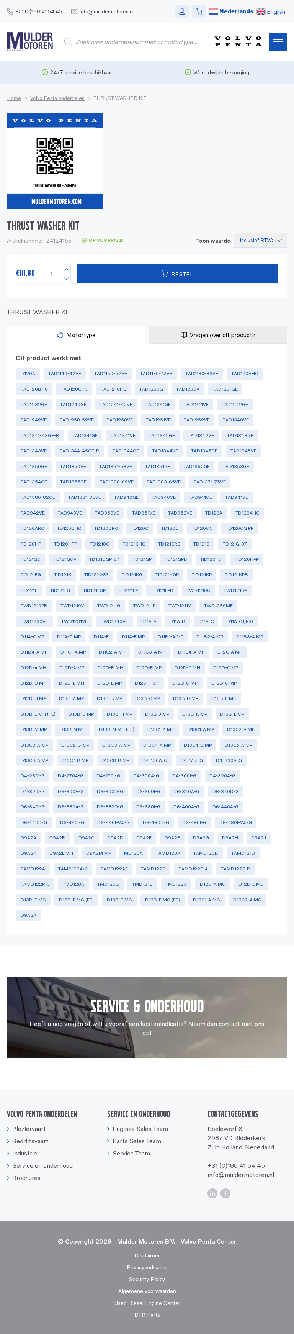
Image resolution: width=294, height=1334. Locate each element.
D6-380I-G (148, 807)
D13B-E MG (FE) (76, 900)
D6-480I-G (194, 822)
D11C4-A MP (191, 652)
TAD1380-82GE (38, 497)
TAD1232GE (34, 404)
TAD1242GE (235, 404)
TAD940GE (126, 497)
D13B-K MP (194, 714)
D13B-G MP (81, 714)
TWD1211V (179, 605)
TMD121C (142, 884)
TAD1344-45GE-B (80, 451)
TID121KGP (167, 574)
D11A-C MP (32, 636)
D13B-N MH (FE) (116, 729)
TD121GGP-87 (104, 559)
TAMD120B (205, 853)
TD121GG (31, 559)
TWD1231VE (74, 621)
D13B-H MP (119, 714)
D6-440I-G (72, 822)
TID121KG (132, 574)
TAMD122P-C (35, 884)
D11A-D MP (69, 636)
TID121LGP (94, 590)
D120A (28, 373)
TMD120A (73, 884)
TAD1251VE (158, 420)
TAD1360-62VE (117, 482)
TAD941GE (200, 497)
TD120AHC (247, 513)
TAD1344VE (165, 451)
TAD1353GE (236, 466)
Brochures (26, 1178)
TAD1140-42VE (64, 373)
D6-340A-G (186, 791)
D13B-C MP (147, 698)
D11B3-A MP (249, 636)
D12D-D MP (33, 683)
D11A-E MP (133, 636)
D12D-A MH (33, 667)
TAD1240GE (73, 404)
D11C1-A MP (73, 652)
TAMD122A (33, 869)
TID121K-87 (96, 574)
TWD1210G (198, 590)
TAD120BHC (34, 389)
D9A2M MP (98, 853)
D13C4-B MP (198, 745)
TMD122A (176, 884)
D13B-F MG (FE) (162, 900)
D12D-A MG (212, 884)
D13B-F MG (119, 900)
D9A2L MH (61, 853)
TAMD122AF (114, 869)
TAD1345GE (204, 451)
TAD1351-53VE (115, 466)
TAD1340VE (236, 420)
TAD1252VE (197, 420)
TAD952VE (180, 513)
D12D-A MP (71, 667)
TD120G (170, 528)
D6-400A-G (186, 807)
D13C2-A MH (241, 729)
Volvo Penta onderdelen (57, 98)
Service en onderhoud (42, 1165)
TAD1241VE (196, 404)
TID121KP (202, 574)
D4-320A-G (222, 775)
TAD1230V (187, 389)
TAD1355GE (73, 482)
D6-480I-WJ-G (235, 822)
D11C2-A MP (112, 652)
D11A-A (149, 621)
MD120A (133, 853)
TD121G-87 (235, 544)
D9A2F (172, 838)
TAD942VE (33, 513)
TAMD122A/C (73, 869)
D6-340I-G (33, 807)
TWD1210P (235, 590)
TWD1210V (72, 605)
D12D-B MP (149, 667)
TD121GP (142, 559)
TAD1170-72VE (156, 373)
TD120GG (202, 528)
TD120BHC (69, 528)
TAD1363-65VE (164, 482)
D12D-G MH (185, 683)
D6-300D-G (110, 791)
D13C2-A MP (34, 745)
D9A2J (258, 838)
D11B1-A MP (170, 636)
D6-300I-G (148, 791)
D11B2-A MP (209, 636)
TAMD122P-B (235, 869)
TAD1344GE (126, 451)
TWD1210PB (34, 605)
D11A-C (206, 621)
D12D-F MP (147, 683)
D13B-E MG (33, 900)
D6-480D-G (156, 822)
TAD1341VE (123, 435)
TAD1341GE (85, 435)
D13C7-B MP (74, 760)
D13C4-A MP (157, 745)
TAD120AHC (244, 373)
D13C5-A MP (238, 745)
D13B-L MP (232, 714)
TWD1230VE (34, 621)
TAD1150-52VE (110, 373)
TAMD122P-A (193, 869)
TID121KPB (236, 574)
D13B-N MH (73, 729)
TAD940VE (164, 497)
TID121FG (31, 574)
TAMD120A (168, 853)
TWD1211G (108, 605)
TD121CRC (169, 544)
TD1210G (99, 544)
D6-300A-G (71, 791)
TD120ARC (32, 528)
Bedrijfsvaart (30, 1141)
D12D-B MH (110, 667)
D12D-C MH (187, 667)
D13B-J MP (157, 714)
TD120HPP (65, 544)
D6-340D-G (225, 791)
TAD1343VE (34, 451)
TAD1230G (151, 389)
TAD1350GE (34, 466)
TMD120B (108, 884)
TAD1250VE (120, 420)
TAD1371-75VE (210, 482)
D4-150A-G (154, 760)
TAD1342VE (201, 435)
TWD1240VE (114, 621)
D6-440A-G (225, 807)
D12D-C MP (225, 667)
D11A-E (101, 636)
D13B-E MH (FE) (38, 714)
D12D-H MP (33, 698)
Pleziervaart (29, 1128)
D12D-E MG (251, 884)
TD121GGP (65, 559)
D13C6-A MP (34, 760)
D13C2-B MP (75, 745)
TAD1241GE (158, 404)
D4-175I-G (191, 760)
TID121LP (128, 590)
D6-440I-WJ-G (113, 822)
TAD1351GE (157, 466)
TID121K (62, 574)
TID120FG (211, 559)
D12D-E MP (109, 683)
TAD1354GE (34, 482)
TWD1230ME (218, 605)
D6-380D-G (110, 807)
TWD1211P (144, 605)
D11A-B (177, 621)
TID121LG (60, 590)
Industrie (24, 1153)
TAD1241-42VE (116, 404)
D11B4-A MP (34, 652)
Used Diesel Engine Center (147, 1303)
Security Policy (147, 1279)
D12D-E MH (71, 683)
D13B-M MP (34, 729)
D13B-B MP (109, 698)
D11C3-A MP (151, 652)
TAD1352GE (196, 466)
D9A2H (230, 838)
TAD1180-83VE (201, 373)
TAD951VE (143, 513)
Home (14, 98)
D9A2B (57, 838)
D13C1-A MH (161, 729)
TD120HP (31, 544)
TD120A (213, 513)
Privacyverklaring (147, 1267)
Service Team (131, 1153)
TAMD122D (153, 869)
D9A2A (28, 838)
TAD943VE (70, 513)
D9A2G (201, 838)
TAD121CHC (113, 389)
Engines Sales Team (140, 1128)
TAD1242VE (34, 420)
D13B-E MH (224, 698)
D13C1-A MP (201, 729)
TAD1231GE (225, 389)
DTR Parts (147, 1314)
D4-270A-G (70, 775)
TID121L (29, 590)
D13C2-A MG (247, 900)
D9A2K (28, 853)
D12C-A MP (229, 652)
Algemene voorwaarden (147, 1291)
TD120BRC (106, 528)
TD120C (139, 528)
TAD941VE (236, 497)
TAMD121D (243, 853)
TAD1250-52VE (77, 420)
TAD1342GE (162, 435)
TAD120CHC (74, 389)
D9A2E (144, 838)
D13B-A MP (71, 698)
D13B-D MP (185, 698)
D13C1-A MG (206, 900)
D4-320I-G (33, 791)
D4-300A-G (146, 775)
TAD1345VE (243, 451)
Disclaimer (147, 1255)
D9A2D (115, 838)
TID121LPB (162, 590)
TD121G (201, 544)
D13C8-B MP (115, 760)
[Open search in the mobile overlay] (133, 41)
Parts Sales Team (137, 1141)
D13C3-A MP (116, 745)
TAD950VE (107, 513)
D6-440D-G (34, 822)
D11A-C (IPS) (240, 621)
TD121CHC (133, 544)
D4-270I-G (108, 775)
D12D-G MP (224, 683)
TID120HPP (247, 559)
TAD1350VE (73, 466)
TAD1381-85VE (84, 497)
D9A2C (86, 838)
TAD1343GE (240, 435)
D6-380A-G (71, 807)
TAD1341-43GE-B (40, 435)
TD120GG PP (239, 528)
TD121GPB (176, 559)
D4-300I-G (184, 775)
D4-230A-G (229, 760)
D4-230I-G (33, 775)
